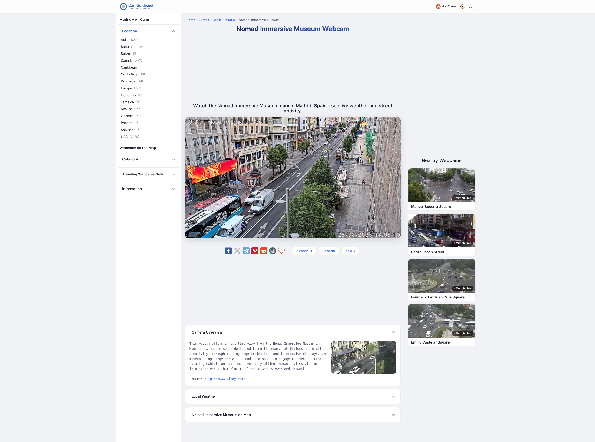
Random (328, 251)
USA (130, 137)
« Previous (304, 251)
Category (130, 159)
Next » (350, 251)
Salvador (131, 130)
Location (129, 31)
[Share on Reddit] (263, 250)
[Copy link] (272, 250)
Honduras (131, 95)
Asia (129, 40)
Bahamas (132, 47)
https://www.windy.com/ (224, 379)
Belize (128, 54)
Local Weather (204, 396)
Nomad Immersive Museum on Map (221, 415)
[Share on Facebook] (228, 250)
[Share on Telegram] (246, 250)
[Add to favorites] (281, 250)
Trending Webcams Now (142, 174)
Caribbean (132, 67)
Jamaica (130, 102)
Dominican (132, 81)
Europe (131, 88)
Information (132, 189)
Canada (131, 60)
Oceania (131, 116)
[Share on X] (237, 250)
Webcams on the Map (137, 148)
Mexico (131, 109)
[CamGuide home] (137, 6)
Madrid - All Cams (134, 19)
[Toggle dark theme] (462, 6)
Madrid (230, 20)
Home (190, 20)
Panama (130, 123)
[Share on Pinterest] (254, 250)
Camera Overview (207, 332)
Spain (217, 20)
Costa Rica (133, 74)
